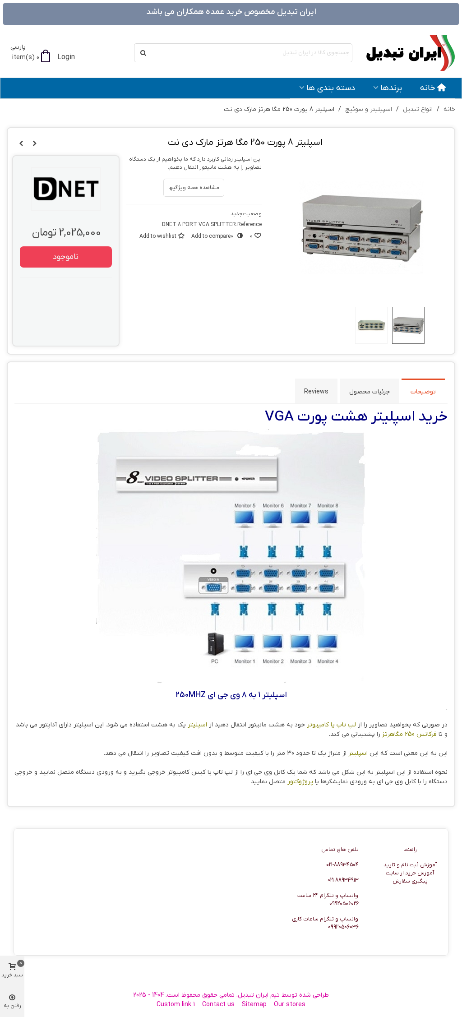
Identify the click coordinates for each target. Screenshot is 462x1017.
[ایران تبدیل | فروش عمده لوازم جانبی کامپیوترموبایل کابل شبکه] (405, 53)
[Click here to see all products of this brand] (66, 189)
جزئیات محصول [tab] (369, 392)
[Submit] (143, 53)
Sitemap (254, 1004)
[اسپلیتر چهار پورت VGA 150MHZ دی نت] (35, 144)
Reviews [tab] (316, 392)
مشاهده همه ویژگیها (193, 187)
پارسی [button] (18, 47)
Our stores (289, 1004)
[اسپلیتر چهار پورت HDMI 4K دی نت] (21, 144)
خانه (427, 88)
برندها (391, 88)
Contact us (218, 1004)
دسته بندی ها (330, 88)
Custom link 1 (176, 1004)
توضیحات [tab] (423, 392)
